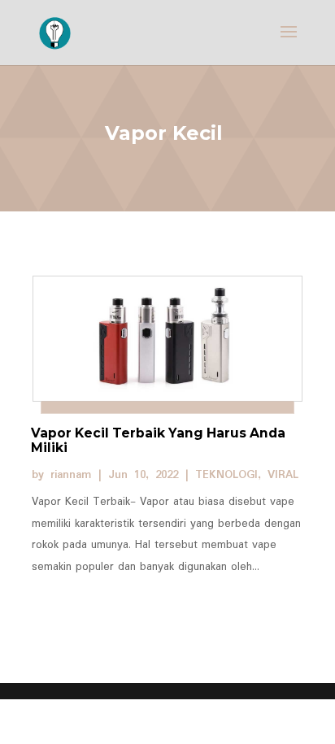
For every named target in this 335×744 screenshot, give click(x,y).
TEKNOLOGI (226, 475)
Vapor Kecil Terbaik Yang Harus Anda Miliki (158, 440)
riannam (70, 475)
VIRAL (283, 475)
